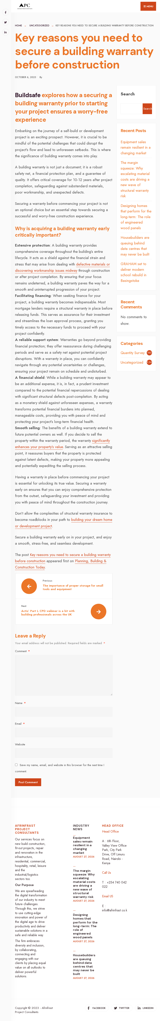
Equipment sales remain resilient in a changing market (136, 147)
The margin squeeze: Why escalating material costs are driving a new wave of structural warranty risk (135, 179)
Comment (22, 651)
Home (18, 25)
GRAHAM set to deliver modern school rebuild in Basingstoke (133, 272)
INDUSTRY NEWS (81, 827)
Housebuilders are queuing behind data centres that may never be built (135, 246)
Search (128, 94)
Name (20, 703)
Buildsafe (28, 95)
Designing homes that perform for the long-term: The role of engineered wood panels (136, 217)
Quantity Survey (133, 352)
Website (20, 744)
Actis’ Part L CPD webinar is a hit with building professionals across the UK (48, 610)
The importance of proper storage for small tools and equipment (73, 585)
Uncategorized (39, 25)
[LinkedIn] (5, 32)
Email (20, 724)
